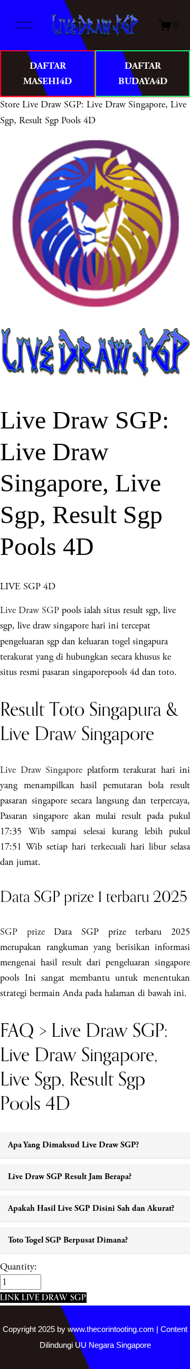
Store (10, 104)
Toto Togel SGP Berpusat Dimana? (68, 1240)
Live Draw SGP (29, 610)
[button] (43, 1297)
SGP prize (22, 932)
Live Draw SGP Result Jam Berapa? (69, 1177)
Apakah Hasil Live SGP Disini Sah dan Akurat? (91, 1208)
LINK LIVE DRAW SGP (43, 1297)
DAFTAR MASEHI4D (47, 73)
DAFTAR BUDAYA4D (142, 73)
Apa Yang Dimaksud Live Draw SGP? (73, 1145)
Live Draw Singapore (41, 770)
